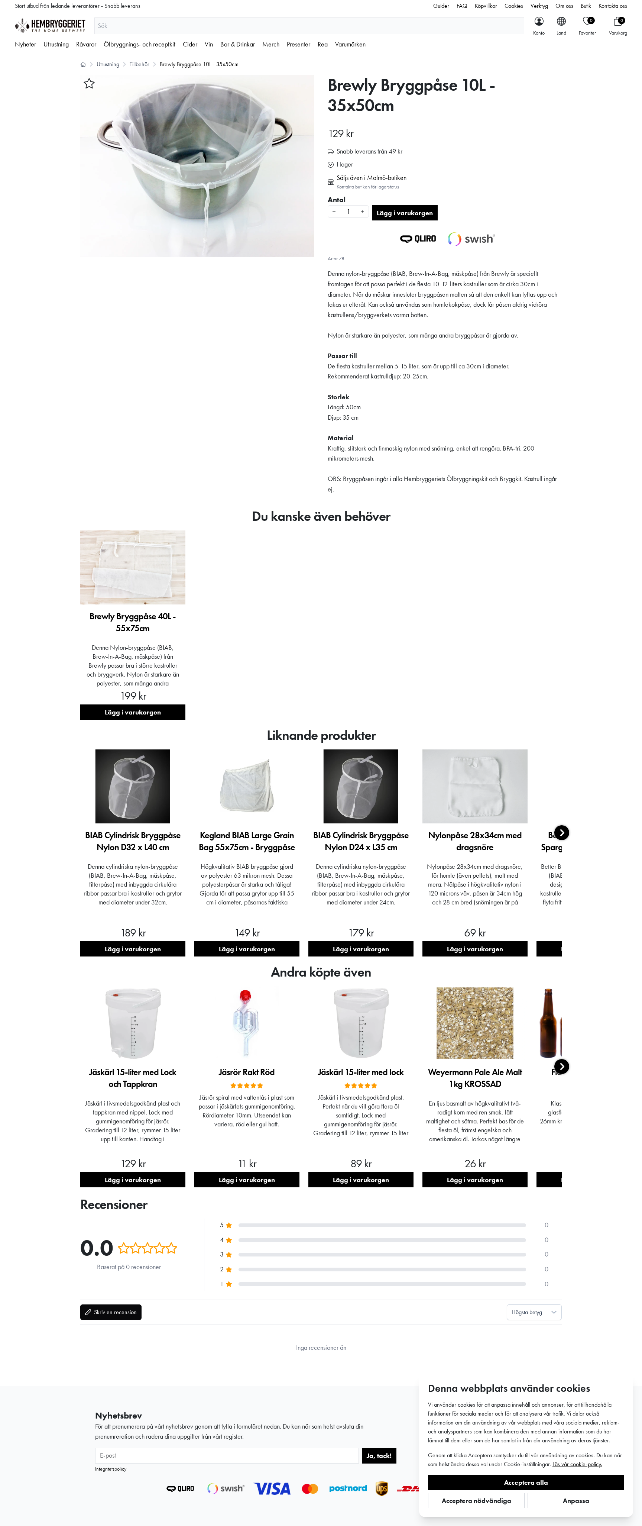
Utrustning (56, 44)
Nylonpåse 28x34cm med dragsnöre (475, 841)
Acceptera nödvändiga (476, 1500)
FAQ (462, 6)
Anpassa (576, 1500)
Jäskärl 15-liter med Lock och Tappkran (132, 1078)
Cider (190, 44)
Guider (441, 6)
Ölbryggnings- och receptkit (139, 44)
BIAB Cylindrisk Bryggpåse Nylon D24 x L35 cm (361, 841)
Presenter (298, 44)
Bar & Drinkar (237, 44)
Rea (323, 44)
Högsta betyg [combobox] (527, 1312)
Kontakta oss (613, 6)
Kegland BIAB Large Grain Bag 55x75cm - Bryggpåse (247, 841)
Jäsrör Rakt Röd (247, 1072)
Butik (586, 6)
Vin (209, 44)
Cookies (514, 6)
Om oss (564, 6)
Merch (270, 44)
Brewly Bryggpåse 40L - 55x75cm (133, 622)
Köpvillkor (486, 6)
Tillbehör (139, 64)
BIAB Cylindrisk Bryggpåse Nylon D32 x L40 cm (133, 841)
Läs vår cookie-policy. (577, 1464)
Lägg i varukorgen (405, 213)
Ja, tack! (379, 1455)
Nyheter (25, 44)
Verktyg (539, 6)
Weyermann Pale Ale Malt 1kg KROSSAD (475, 1078)
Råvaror (86, 44)
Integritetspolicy (110, 1468)
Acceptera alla (526, 1482)
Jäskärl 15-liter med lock (360, 1072)
